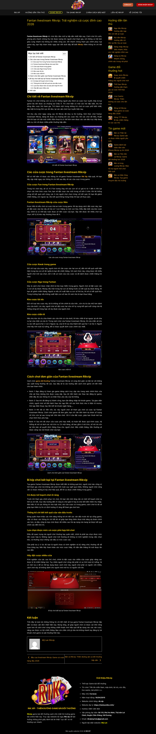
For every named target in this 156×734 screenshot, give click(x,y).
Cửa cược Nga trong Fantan (42, 69)
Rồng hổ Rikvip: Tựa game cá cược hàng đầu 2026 (118, 111)
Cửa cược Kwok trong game (42, 66)
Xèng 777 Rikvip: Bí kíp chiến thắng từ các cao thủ (118, 120)
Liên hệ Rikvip (117, 12)
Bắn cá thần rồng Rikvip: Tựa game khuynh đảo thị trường (118, 178)
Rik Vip (84, 176)
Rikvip (80, 44)
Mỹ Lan (104, 723)
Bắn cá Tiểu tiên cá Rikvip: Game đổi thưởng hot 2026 (117, 156)
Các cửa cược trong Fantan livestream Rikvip (46, 59)
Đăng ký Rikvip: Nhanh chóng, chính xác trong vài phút (118, 58)
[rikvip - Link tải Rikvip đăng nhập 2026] (78, 5)
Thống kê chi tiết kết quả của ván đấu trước (48, 83)
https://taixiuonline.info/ (104, 705)
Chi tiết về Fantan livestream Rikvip (42, 57)
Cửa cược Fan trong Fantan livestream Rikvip (47, 62)
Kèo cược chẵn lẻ (38, 73)
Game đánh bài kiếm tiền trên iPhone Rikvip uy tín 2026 (118, 147)
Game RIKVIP (55, 12)
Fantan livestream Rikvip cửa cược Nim (45, 64)
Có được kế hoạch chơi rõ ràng (43, 81)
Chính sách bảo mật (96, 12)
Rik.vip (67, 717)
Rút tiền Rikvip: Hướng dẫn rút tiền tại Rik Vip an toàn (117, 40)
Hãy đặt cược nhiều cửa (41, 88)
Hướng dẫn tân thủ (35, 12)
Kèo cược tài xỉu (38, 71)
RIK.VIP (17, 12)
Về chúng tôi (135, 12)
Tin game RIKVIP (73, 12)
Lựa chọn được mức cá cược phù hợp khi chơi (48, 85)
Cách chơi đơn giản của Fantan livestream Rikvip (48, 76)
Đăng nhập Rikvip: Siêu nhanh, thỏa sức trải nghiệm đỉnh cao (118, 49)
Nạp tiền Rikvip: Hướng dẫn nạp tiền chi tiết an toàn (117, 31)
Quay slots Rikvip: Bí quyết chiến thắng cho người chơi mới (118, 78)
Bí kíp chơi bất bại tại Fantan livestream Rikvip (47, 78)
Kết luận (33, 90)
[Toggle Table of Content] (63, 54)
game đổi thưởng (43, 381)
